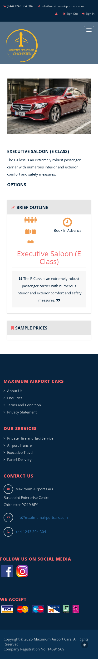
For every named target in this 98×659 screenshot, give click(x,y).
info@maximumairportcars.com (62, 6)
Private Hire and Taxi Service (30, 438)
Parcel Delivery (19, 459)
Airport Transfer (20, 445)
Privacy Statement (22, 412)
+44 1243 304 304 (30, 531)
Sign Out (72, 14)
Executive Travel (20, 452)
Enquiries (14, 397)
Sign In (90, 14)
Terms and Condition (24, 405)
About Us (14, 390)
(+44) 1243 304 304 (20, 6)
